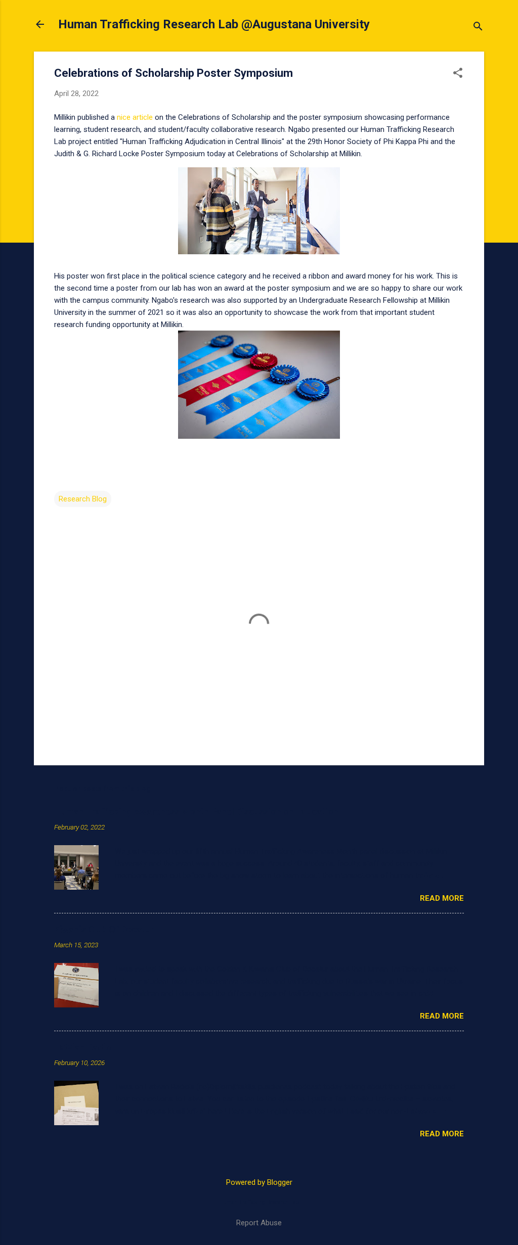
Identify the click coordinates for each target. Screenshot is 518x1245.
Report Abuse (259, 1222)
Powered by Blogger (259, 1182)
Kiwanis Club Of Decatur (104, 929)
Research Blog (83, 498)
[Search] (478, 27)
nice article (135, 117)
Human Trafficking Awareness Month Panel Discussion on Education (196, 811)
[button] (458, 74)
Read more (442, 898)
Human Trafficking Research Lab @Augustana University (214, 24)
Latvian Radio (82, 1047)
